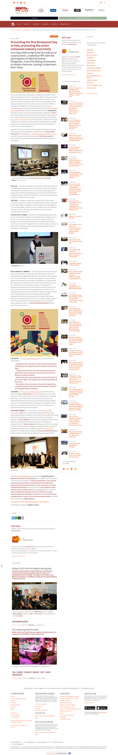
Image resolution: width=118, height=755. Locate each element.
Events (54, 24)
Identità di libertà (65, 711)
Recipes (26, 24)
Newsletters (64, 24)
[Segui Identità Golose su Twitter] (21, 2)
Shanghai (63, 717)
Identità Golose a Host (67, 707)
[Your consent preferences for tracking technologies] (1, 566)
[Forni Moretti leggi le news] (77, 10)
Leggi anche (16, 563)
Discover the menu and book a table (45, 733)
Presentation (88, 703)
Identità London (65, 700)
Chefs (19, 24)
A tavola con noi (65, 719)
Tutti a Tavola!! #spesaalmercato (70, 709)
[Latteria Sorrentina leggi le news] (53, 10)
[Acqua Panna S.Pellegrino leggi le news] (41, 10)
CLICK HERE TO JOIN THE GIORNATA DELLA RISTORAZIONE (30, 502)
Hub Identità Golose (83, 18)
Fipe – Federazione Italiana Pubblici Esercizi (42, 134)
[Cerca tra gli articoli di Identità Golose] (101, 2)
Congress (34, 18)
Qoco (61, 713)
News (12, 709)
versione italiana (54, 36)
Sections (36, 24)
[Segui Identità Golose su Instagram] (17, 2)
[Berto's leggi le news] (89, 10)
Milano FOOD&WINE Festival (69, 696)
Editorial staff (15, 705)
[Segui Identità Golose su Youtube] (24, 2)
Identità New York (66, 703)
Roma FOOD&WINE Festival (69, 698)
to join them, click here (19, 119)
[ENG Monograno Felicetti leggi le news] (102, 10)
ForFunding (49, 428)
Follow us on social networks (69, 462)
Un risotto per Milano (67, 715)
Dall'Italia (26, 30)
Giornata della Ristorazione (32, 358)
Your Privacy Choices (61, 753)
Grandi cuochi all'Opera (67, 705)
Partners (45, 24)
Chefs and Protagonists (18, 698)
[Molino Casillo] (65, 10)
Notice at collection (51, 753)
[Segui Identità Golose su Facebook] (14, 2)
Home (13, 30)
